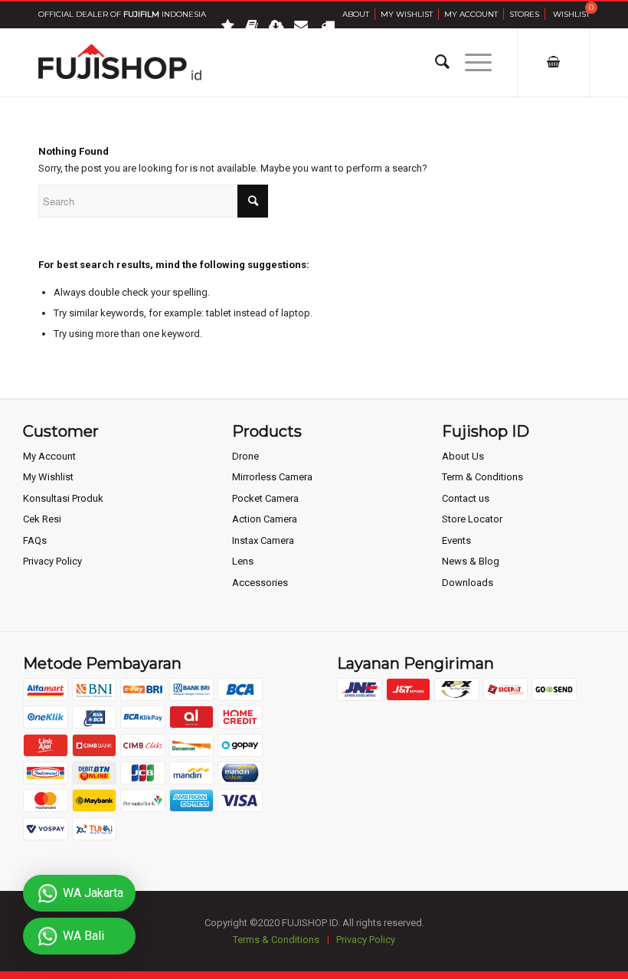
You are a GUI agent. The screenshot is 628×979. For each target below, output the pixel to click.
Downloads (467, 582)
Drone (245, 456)
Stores (524, 14)
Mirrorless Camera (272, 477)
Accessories (260, 582)
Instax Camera (263, 540)
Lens (242, 561)
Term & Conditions (482, 477)
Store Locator (472, 519)
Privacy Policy (52, 561)
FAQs (35, 540)
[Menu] (471, 62)
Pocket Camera (265, 498)
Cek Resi (42, 519)
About (355, 14)
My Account (471, 14)
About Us (463, 456)
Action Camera (264, 519)
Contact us (465, 498)
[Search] (435, 62)
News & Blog (470, 561)
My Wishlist (407, 14)
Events (456, 540)
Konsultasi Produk (63, 498)
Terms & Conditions (276, 939)
